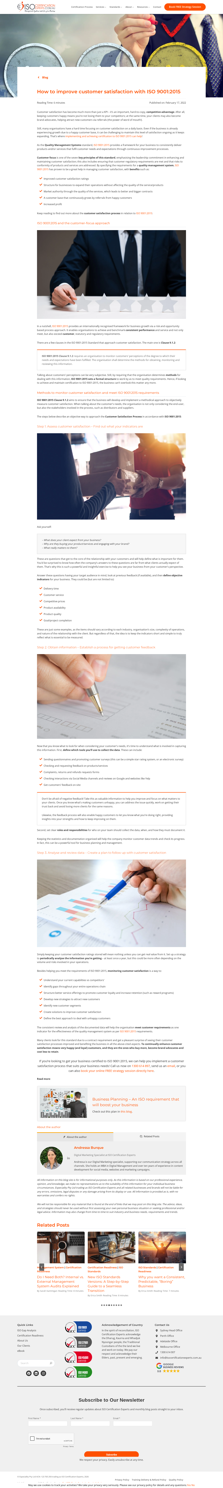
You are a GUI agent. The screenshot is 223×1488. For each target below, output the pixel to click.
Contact (157, 6)
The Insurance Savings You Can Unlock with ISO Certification (110, 1281)
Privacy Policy (122, 1479)
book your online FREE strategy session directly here (117, 1071)
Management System (101, 1267)
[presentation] (61, 1247)
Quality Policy (176, 1479)
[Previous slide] (41, 1267)
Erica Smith (96, 1290)
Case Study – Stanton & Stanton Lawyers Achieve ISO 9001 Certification (159, 1281)
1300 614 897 (141, 1066)
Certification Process (82, 6)
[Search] (51, 1363)
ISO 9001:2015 (102, 145)
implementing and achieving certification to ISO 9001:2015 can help (103, 136)
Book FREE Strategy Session (185, 6)
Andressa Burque (89, 1148)
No (193, 1485)
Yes (189, 1485)
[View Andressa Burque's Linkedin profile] (68, 1158)
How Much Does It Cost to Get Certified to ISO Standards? (59, 1281)
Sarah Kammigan (48, 1290)
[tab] (102, 1305)
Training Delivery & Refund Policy (149, 1479)
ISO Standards (46, 1267)
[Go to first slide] (181, 1267)
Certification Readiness (152, 1271)
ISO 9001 (143, 1267)
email (171, 1066)
